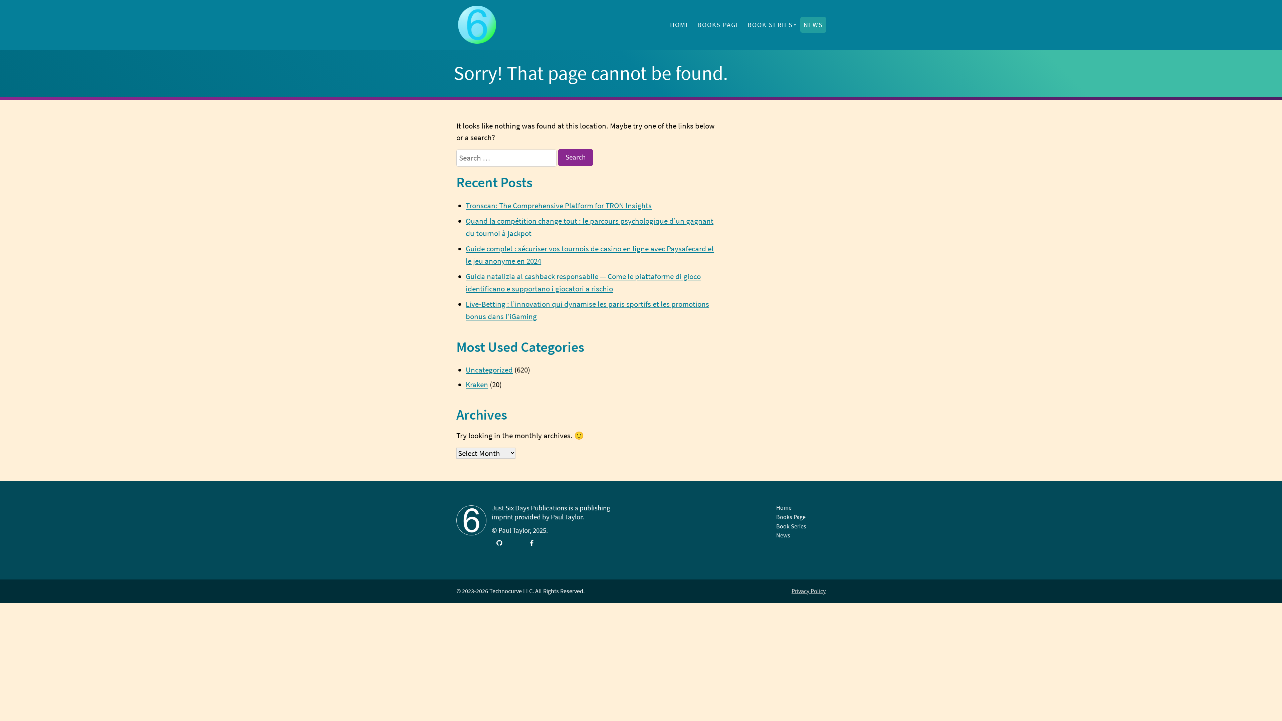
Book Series (770, 25)
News (813, 25)
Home (680, 25)
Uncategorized (489, 370)
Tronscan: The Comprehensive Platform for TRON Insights (559, 205)
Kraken (477, 384)
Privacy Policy (809, 591)
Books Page (718, 25)
